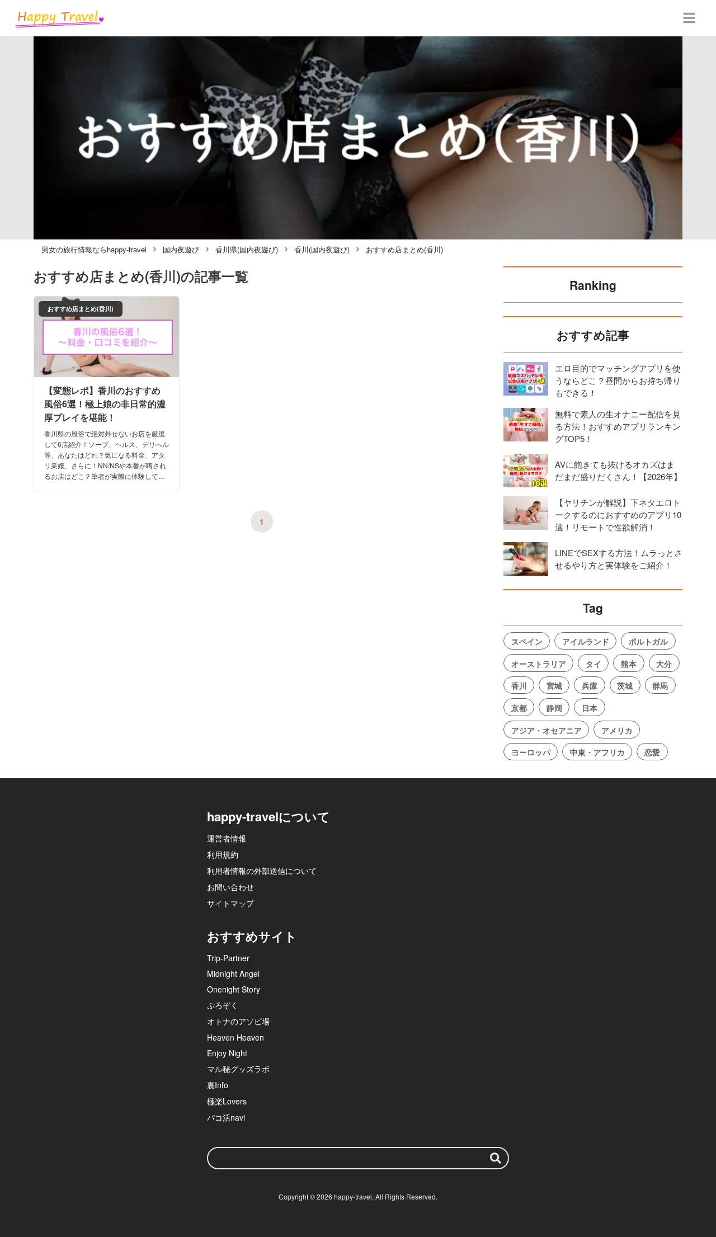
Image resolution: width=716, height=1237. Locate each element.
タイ (593, 663)
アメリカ (617, 730)
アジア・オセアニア (546, 730)
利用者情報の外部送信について (262, 870)
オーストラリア (538, 663)
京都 (519, 707)
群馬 (660, 685)
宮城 (554, 685)
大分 (664, 663)
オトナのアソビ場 (238, 1021)
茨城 (625, 685)
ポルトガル (648, 641)
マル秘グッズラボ (238, 1068)
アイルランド (585, 641)
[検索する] (495, 1158)
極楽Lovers (227, 1101)
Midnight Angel (233, 973)
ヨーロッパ (530, 752)
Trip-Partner (228, 957)
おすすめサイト (252, 936)
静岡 (554, 707)
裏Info (217, 1084)
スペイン (527, 641)
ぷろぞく (222, 1004)
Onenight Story (233, 989)
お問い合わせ (230, 886)
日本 (589, 707)
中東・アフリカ (597, 752)
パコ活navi (226, 1117)
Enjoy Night (227, 1053)
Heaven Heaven (235, 1037)
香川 (519, 685)
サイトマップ (230, 903)
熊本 (629, 663)
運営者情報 (226, 838)
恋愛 (652, 752)
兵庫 (589, 685)
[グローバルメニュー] (689, 17)
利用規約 (222, 854)
